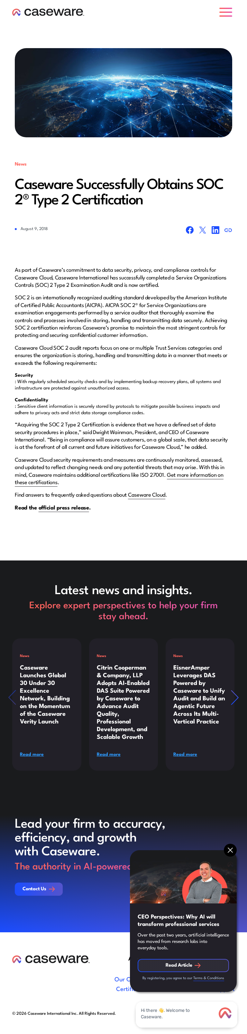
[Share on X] (202, 231)
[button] (227, 12)
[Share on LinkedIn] (215, 231)
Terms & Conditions (208, 978)
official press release (64, 508)
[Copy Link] (228, 231)
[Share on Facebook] (190, 231)
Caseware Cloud (146, 495)
